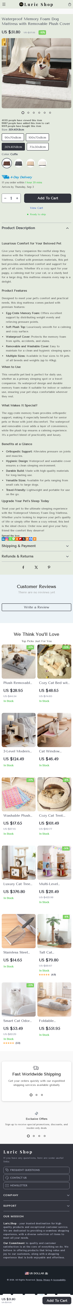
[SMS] (13, 539)
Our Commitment (14, 1243)
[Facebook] (30, 539)
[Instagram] (6, 539)
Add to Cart (57, 1301)
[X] (23, 539)
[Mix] (27, 539)
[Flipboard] (20, 539)
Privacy (46, 1280)
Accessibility (59, 1280)
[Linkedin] (3, 539)
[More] (34, 539)
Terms (39, 1280)
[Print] (17, 539)
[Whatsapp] (10, 539)
